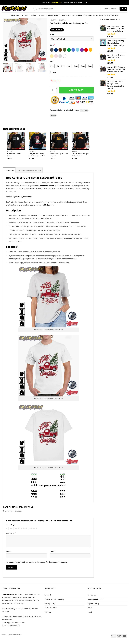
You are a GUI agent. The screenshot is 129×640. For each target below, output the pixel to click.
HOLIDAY (25, 15)
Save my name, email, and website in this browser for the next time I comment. (38, 562)
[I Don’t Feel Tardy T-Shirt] (16, 140)
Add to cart (76, 90)
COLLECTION (53, 15)
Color (52, 45)
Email (52, 551)
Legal (89, 612)
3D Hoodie (88, 15)
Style (52, 34)
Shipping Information (95, 599)
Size (52, 61)
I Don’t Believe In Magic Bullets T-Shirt (80, 155)
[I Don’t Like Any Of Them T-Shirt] (59, 140)
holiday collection (47, 185)
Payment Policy (93, 603)
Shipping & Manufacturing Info (29, 170)
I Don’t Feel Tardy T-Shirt (14, 155)
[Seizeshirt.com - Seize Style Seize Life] (14, 8)
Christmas (63, 20)
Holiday (53, 115)
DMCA (89, 608)
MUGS (95, 15)
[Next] (43, 39)
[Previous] (6, 39)
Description (9, 170)
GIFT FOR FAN (77, 15)
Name (8, 551)
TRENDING (15, 15)
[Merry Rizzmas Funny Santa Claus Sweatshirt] (37, 140)
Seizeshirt (49, 205)
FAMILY (33, 15)
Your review (11, 533)
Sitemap (48, 612)
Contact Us (91, 595)
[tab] (9, 170)
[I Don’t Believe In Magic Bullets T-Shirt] (80, 140)
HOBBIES (42, 15)
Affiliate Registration (108, 15)
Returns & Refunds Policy (54, 599)
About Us (48, 595)
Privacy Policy (50, 603)
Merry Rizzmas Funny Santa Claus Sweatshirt (37, 155)
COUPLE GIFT (66, 15)
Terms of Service (51, 608)
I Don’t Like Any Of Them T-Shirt (59, 155)
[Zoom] (6, 59)
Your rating (10, 525)
